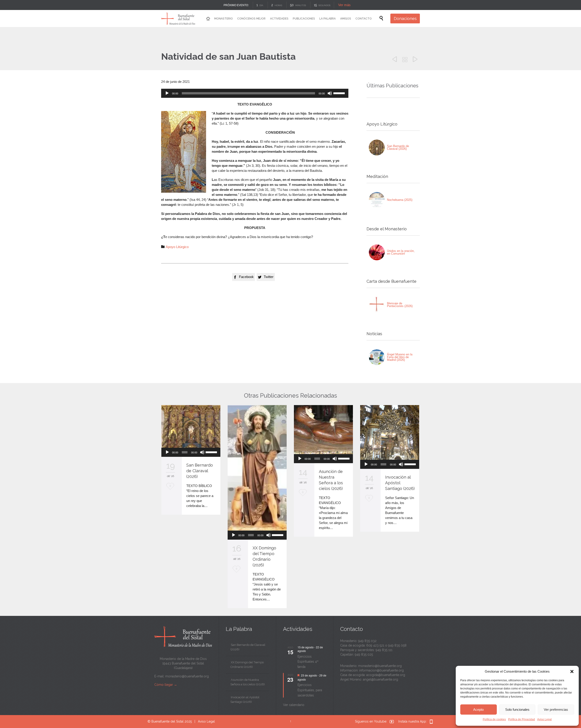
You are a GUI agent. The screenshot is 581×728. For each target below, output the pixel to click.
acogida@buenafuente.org (385, 675)
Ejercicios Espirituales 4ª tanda (308, 662)
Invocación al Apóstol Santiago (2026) (400, 483)
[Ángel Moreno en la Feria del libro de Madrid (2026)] (377, 357)
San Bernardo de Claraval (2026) (398, 147)
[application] (254, 93)
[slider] (339, 93)
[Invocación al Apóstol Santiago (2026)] (389, 432)
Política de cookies (494, 719)
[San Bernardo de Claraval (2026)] (377, 147)
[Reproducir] (167, 93)
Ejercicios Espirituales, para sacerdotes (310, 690)
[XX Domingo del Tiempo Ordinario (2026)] (257, 468)
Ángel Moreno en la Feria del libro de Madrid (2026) (399, 357)
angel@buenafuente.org (380, 679)
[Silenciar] (329, 93)
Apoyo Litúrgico (177, 247)
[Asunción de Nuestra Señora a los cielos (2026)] (323, 429)
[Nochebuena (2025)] (377, 200)
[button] (572, 671)
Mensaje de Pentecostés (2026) (400, 305)
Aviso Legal (544, 719)
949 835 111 (384, 650)
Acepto (478, 709)
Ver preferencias (556, 709)
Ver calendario (293, 705)
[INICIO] (207, 19)
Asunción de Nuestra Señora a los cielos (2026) (247, 682)
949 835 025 (364, 654)
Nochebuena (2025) (399, 200)
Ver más (344, 5)
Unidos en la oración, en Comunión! (401, 252)
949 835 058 (397, 645)
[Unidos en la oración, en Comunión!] (377, 252)
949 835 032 (367, 641)
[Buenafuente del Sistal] (178, 18)
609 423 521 (375, 645)
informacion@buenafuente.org (381, 670)
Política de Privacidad (521, 719)
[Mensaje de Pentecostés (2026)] (377, 305)
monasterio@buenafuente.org (187, 676)
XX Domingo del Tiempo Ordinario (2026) (247, 665)
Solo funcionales (517, 709)
